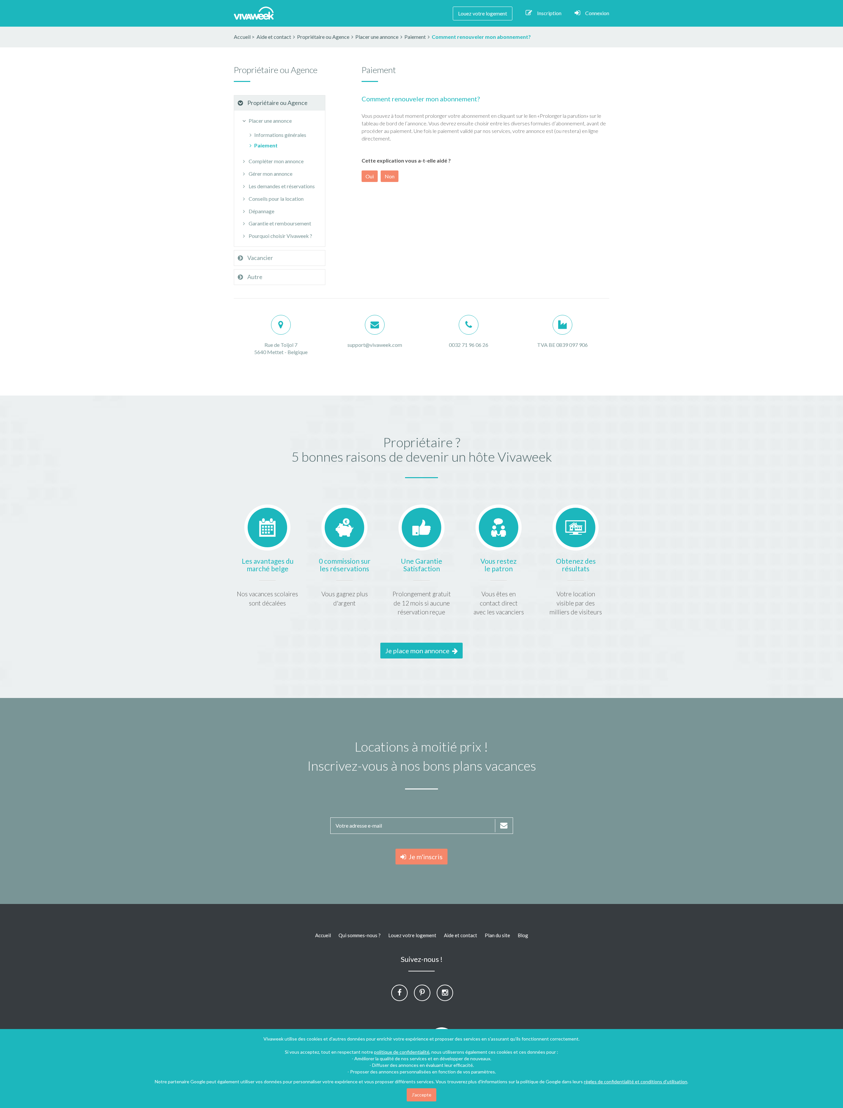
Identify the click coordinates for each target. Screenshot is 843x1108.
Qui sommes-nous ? (360, 935)
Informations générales (280, 135)
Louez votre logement (482, 13)
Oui (370, 176)
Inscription (549, 13)
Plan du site (497, 935)
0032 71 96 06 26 (468, 345)
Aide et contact (460, 935)
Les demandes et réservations (281, 186)
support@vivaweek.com (374, 345)
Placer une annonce (270, 120)
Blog (523, 935)
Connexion (597, 13)
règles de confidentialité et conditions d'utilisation (635, 1081)
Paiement (266, 145)
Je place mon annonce (418, 651)
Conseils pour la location (276, 198)
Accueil (242, 37)
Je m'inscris (424, 857)
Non (389, 176)
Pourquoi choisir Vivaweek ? (280, 236)
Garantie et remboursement (279, 223)
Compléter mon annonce (276, 161)
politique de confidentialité (401, 1052)
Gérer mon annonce (270, 173)
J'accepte (421, 1094)
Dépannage (261, 211)
